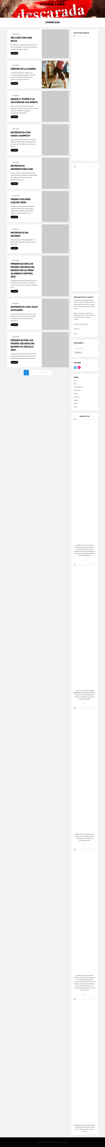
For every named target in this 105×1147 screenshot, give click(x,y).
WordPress (65, 1142)
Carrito (92, 15)
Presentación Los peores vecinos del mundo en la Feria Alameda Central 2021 (23, 270)
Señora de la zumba (23, 68)
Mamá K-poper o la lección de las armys (24, 100)
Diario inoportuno (30, 15)
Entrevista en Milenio (19, 234)
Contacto (74, 15)
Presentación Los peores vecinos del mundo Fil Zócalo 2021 (23, 345)
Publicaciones (45, 15)
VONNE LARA (52, 4)
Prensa (83, 15)
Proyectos (64, 15)
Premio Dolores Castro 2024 (21, 201)
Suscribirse (78, 352)
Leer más (14, 53)
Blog (19, 15)
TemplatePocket (51, 1142)
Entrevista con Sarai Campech (21, 134)
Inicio (12, 15)
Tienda (55, 15)
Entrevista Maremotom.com (22, 167)
